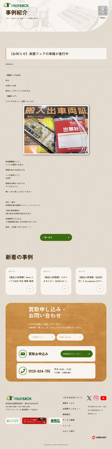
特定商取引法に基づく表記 (97, 406)
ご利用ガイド (37, 337)
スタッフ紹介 (68, 431)
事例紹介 (67, 414)
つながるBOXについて (72, 397)
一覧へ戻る (47, 237)
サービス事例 (68, 419)
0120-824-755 (39, 371)
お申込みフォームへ (72, 353)
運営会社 (91, 414)
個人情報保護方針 (94, 410)
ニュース (67, 425)
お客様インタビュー (71, 408)
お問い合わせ (65, 337)
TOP (7, 18)
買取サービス (68, 403)
